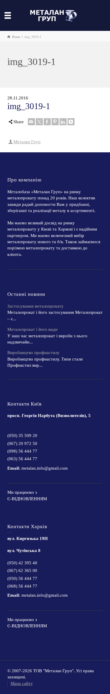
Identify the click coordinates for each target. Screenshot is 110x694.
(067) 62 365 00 (22, 570)
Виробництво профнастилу (33, 352)
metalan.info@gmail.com (44, 468)
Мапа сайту (22, 683)
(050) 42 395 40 (22, 562)
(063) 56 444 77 (22, 458)
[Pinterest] (55, 121)
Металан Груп (26, 141)
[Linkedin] (63, 121)
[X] (39, 121)
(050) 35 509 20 (22, 435)
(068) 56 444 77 (22, 586)
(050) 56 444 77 (22, 578)
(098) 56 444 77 (22, 451)
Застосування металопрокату (35, 306)
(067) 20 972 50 (22, 443)
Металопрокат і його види (32, 329)
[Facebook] (47, 121)
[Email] (31, 121)
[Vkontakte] (71, 121)
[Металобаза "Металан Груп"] (55, 15)
